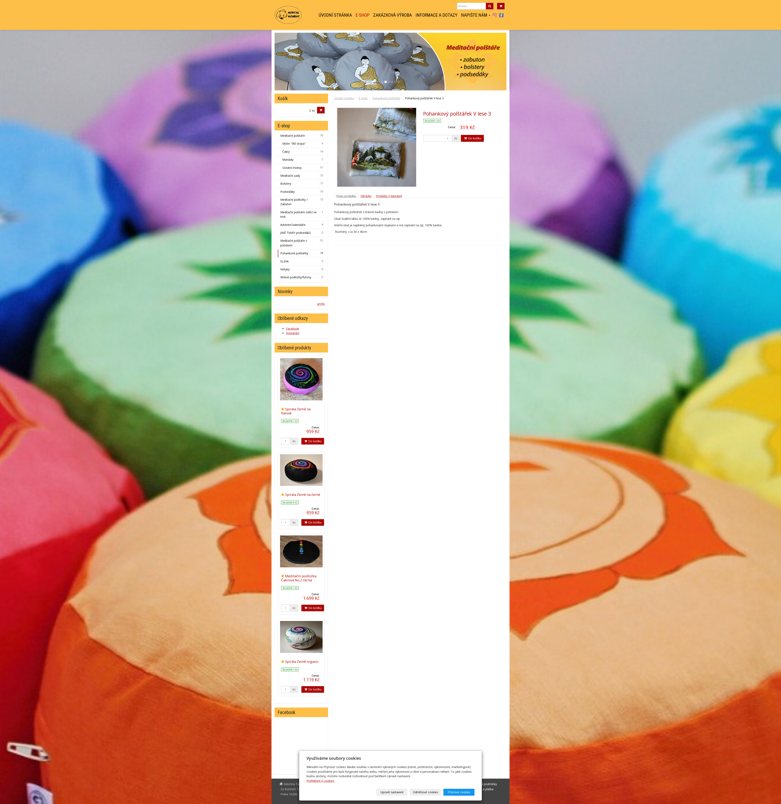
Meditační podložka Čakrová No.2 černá (298, 578)
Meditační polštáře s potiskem (301, 243)
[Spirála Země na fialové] (301, 379)
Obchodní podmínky (484, 784)
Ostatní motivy (302, 168)
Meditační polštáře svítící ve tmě (301, 214)
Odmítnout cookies (425, 792)
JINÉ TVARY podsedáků (301, 233)
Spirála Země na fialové (296, 411)
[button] (489, 61)
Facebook (501, 15)
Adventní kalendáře (301, 225)
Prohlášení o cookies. (321, 781)
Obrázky (366, 196)
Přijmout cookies (459, 792)
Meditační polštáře (301, 136)
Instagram (494, 15)
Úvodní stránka (335, 15)
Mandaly (302, 159)
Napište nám (474, 15)
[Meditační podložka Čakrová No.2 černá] (301, 551)
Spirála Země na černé (302, 494)
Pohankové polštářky (386, 98)
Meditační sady (301, 176)
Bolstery (301, 183)
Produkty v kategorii (389, 196)
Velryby (301, 269)
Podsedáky (301, 192)
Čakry (302, 152)
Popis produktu (346, 196)
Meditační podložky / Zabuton (301, 202)
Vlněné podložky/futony (301, 277)
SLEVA (301, 261)
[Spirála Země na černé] (301, 470)
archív (321, 304)
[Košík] (501, 6)
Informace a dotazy (436, 15)
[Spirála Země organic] (301, 636)
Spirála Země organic (302, 661)
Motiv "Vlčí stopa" (302, 143)
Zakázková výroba (392, 15)
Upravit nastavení (392, 792)
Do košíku (474, 138)
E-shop (363, 15)
